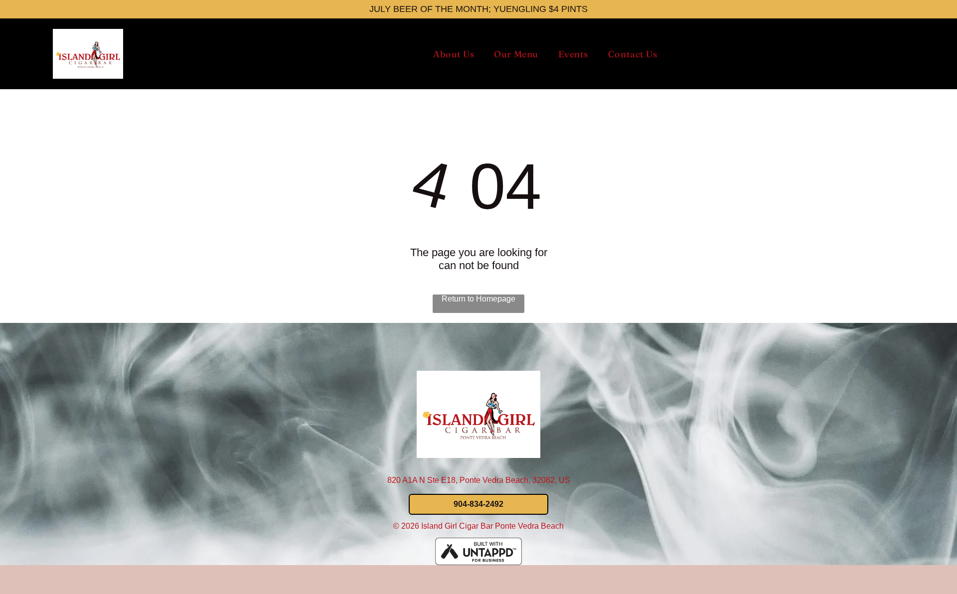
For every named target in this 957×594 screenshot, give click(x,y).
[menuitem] (453, 54)
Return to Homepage (478, 299)
